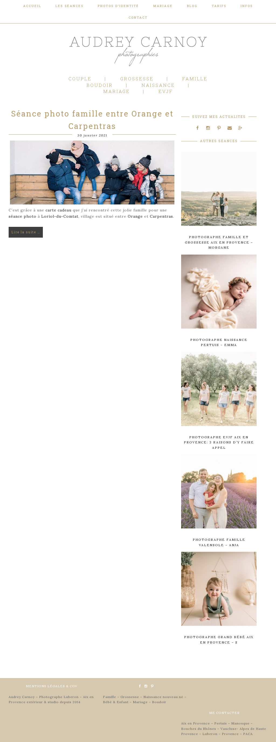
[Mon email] (229, 128)
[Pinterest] (219, 128)
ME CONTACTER (224, 713)
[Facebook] (197, 128)
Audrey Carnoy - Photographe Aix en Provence (49, 50)
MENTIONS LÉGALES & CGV (51, 686)
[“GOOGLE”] (240, 128)
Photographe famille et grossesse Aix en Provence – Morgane (219, 242)
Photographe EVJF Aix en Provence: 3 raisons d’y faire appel (219, 442)
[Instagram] (208, 128)
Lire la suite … (25, 232)
